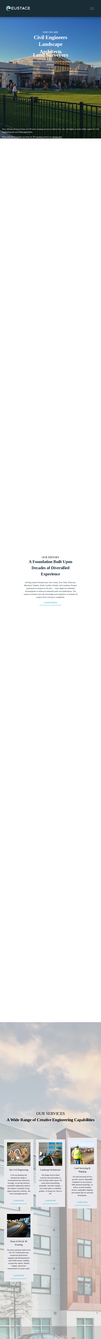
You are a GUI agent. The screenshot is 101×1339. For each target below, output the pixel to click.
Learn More (18, 1200)
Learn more (50, 602)
